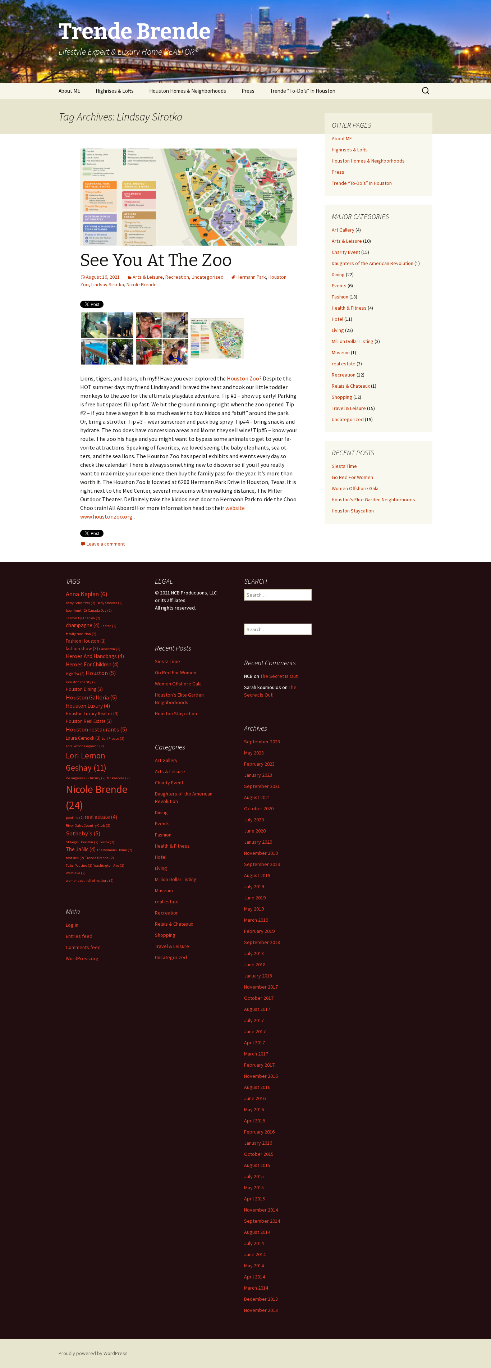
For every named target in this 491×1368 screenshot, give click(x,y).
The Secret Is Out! (279, 676)
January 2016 (258, 1143)
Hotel (337, 319)
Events (339, 285)
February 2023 (259, 764)
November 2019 (261, 853)
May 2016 (254, 1109)
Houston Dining (84, 689)
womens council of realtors (90, 880)
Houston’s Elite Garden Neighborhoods (373, 499)
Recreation (177, 277)
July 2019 (254, 886)
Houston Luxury (88, 705)
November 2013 (261, 1310)
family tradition (81, 633)
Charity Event (346, 252)
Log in (72, 925)
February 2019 (259, 931)
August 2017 (257, 1009)
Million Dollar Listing (352, 341)
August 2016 (257, 1087)
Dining (338, 274)
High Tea (75, 673)
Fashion (340, 296)
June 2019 (255, 897)
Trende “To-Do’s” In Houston (302, 90)
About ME (69, 90)
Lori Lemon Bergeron (85, 746)
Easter (108, 626)
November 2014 (261, 1210)
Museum (341, 352)
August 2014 (257, 1232)
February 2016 (259, 1131)
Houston (101, 673)
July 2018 (254, 953)
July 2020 (254, 819)
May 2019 (254, 909)
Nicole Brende (142, 284)
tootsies (75, 858)
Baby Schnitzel (80, 603)
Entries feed (79, 936)
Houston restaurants (96, 729)
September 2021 (262, 786)
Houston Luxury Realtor (92, 714)
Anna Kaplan (86, 594)
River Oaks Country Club (88, 825)
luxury (98, 778)
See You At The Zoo (156, 260)
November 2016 (261, 1076)
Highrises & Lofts (115, 90)
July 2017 (254, 1020)
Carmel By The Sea (83, 618)
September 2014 (262, 1221)
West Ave (76, 873)
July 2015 (254, 1176)
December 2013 (261, 1299)
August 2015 (257, 1165)
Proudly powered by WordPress (93, 1353)
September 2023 (262, 741)
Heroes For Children (92, 664)
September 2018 (262, 942)
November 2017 (261, 987)
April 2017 (254, 1042)
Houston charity (81, 682)
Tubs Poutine (79, 865)
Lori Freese (113, 738)
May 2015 (254, 1187)
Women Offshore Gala (355, 488)
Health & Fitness (349, 308)
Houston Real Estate (89, 721)
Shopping (342, 397)
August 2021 (257, 797)
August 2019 (257, 875)
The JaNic (81, 849)
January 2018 (258, 975)
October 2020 (259, 808)
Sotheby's (83, 833)
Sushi (107, 842)
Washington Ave (108, 865)
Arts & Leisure (148, 277)
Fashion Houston (86, 641)
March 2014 (256, 1288)
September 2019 (262, 864)
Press (248, 90)
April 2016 (254, 1120)
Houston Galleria (91, 697)
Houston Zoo (243, 378)
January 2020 (258, 842)
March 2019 (256, 920)
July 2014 (254, 1243)
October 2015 (259, 1154)
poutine (75, 817)
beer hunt (76, 610)
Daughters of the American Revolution (372, 263)
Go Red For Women (352, 477)
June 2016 (255, 1098)
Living (338, 330)
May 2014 (254, 1265)
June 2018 (255, 964)
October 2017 (259, 998)
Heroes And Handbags (95, 656)
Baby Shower (109, 603)
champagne (83, 625)
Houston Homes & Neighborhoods (187, 90)
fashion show (82, 649)
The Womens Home (114, 850)
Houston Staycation (353, 510)
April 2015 (254, 1198)
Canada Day (100, 610)
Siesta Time (344, 466)
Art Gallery (343, 230)
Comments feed (83, 947)
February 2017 (259, 1065)
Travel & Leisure (349, 408)
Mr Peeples (118, 778)
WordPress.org (82, 958)
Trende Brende (99, 858)
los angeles (77, 778)
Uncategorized (208, 277)
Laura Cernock (83, 738)
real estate (343, 363)
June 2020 (255, 830)
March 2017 (256, 1053)
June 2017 (255, 1031)
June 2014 (255, 1254)
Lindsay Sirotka (107, 284)
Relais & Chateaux (351, 386)
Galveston (109, 649)
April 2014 (254, 1276)
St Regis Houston (82, 842)
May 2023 (254, 752)
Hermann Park (251, 277)
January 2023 (258, 775)
